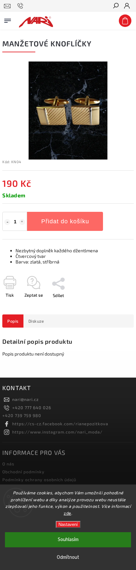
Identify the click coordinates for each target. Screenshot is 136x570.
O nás (8, 463)
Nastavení (68, 524)
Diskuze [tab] (36, 321)
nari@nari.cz (25, 399)
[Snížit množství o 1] (7, 222)
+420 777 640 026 (31, 407)
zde (67, 513)
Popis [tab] (12, 321)
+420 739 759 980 (21, 415)
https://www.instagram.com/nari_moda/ (57, 431)
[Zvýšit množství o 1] (22, 222)
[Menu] (8, 19)
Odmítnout (68, 557)
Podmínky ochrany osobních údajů (39, 479)
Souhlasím (68, 539)
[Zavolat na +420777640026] (21, 6)
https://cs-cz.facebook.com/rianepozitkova (60, 423)
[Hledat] (115, 6)
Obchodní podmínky (23, 471)
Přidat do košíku (65, 221)
